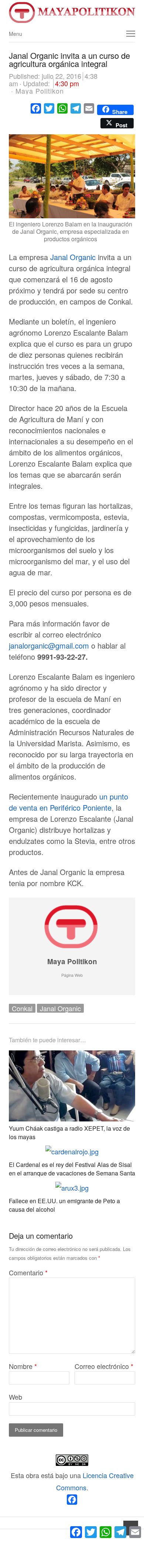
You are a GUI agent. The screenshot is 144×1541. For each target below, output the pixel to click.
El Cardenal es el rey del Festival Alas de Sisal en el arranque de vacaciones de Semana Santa (72, 1168)
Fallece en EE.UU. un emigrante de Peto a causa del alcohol (64, 1205)
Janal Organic (72, 257)
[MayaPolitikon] (72, 12)
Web (15, 1397)
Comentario (28, 1272)
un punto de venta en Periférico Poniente (68, 802)
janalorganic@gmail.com (49, 645)
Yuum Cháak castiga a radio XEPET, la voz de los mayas (69, 1132)
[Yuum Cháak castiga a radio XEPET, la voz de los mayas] (72, 1056)
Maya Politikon (72, 961)
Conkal (22, 1008)
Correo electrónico (104, 1366)
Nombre (23, 1366)
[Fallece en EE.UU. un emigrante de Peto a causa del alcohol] (72, 1187)
